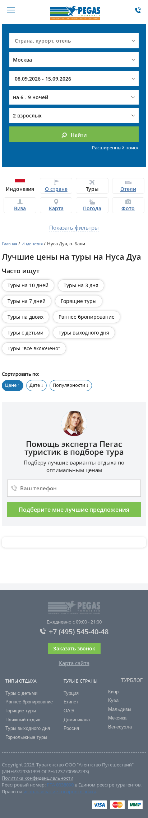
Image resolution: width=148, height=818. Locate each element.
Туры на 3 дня (81, 285)
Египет (71, 701)
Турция (71, 693)
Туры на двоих (25, 316)
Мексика (117, 718)
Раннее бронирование (87, 316)
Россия (71, 728)
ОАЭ (69, 710)
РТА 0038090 (60, 784)
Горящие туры (79, 301)
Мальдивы (119, 709)
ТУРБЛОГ (132, 680)
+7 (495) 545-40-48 (78, 631)
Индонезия (32, 243)
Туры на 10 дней (28, 285)
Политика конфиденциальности (37, 778)
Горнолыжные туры (26, 737)
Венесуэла (120, 727)
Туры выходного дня (84, 332)
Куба (113, 700)
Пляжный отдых (22, 719)
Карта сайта (74, 663)
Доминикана (77, 719)
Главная (9, 243)
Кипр (113, 691)
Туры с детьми (25, 332)
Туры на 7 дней (27, 301)
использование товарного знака (59, 791)
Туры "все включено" (34, 348)
